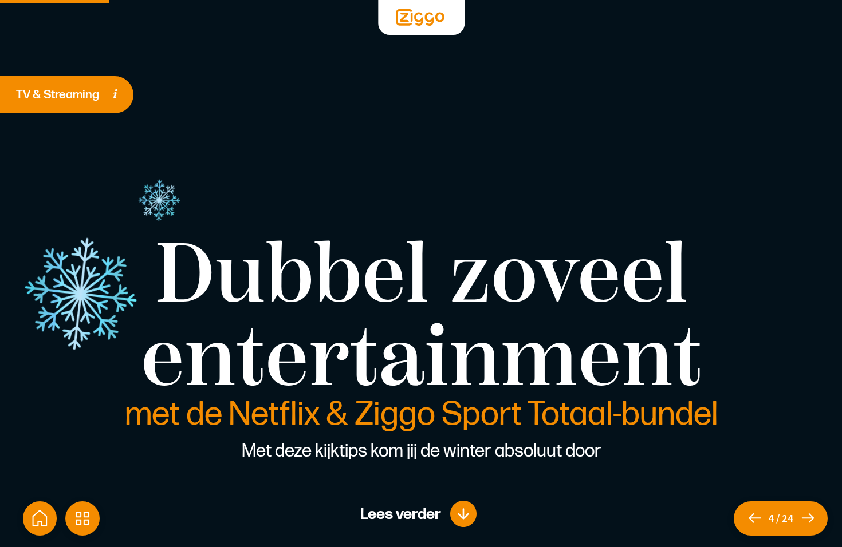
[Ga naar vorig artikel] (751, 518)
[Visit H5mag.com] (420, 17)
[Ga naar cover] (40, 518)
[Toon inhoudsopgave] (82, 518)
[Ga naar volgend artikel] (814, 518)
